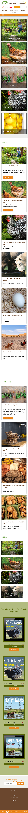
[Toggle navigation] (3, 15)
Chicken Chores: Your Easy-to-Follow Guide (13, 315)
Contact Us (14, 12)
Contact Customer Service (14, 805)
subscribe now (14, 649)
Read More (7, 248)
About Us (14, 793)
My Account (5, 10)
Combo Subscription (14, 10)
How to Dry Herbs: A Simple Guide (11, 405)
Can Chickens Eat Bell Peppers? (10, 166)
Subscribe (17, 7)
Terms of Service (14, 797)
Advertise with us (14, 803)
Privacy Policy (14, 795)
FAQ (14, 807)
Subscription (20, 783)
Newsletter (23, 10)
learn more (8, 177)
